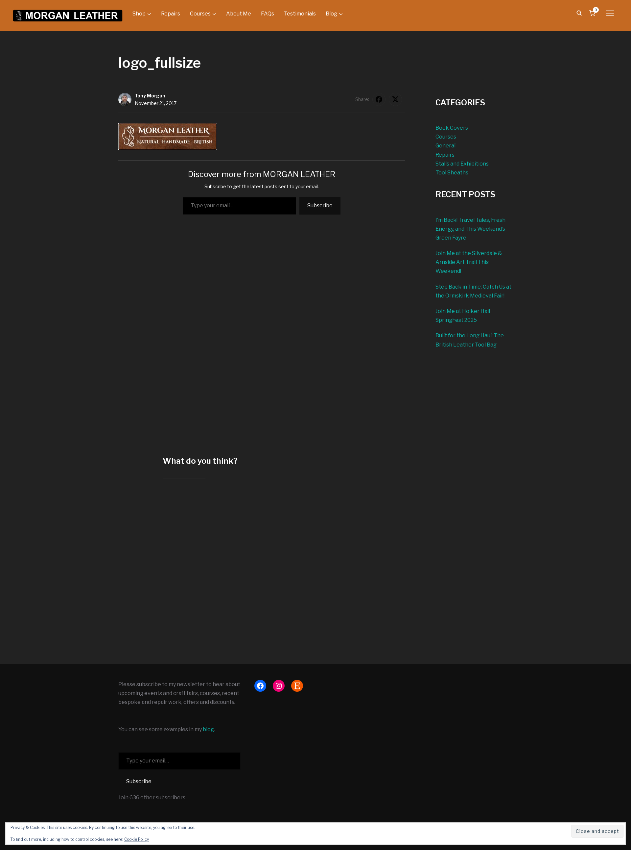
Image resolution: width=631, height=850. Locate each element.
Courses (200, 14)
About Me (238, 14)
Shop (139, 14)
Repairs (170, 14)
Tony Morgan (150, 95)
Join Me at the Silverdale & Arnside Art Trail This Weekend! (468, 262)
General (445, 145)
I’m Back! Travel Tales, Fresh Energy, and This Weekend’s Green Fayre (470, 229)
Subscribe (320, 205)
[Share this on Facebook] (379, 99)
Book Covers (451, 128)
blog (208, 729)
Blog (331, 14)
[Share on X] (395, 99)
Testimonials (300, 14)
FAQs (267, 14)
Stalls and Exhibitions (462, 164)
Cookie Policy (136, 839)
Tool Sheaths (451, 172)
